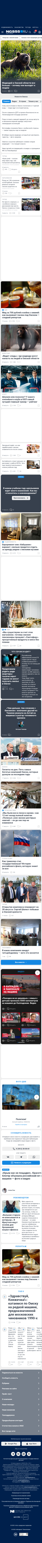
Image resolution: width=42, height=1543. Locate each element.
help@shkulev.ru (25, 1482)
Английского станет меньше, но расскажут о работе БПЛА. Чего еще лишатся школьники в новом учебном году (13, 464)
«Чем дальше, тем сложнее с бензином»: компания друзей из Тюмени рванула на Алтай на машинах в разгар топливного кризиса (21, 713)
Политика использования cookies (21, 1495)
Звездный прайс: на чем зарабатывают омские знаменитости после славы (12, 447)
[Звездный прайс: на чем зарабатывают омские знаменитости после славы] (33, 448)
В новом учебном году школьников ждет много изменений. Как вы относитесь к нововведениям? (21, 490)
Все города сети (8, 1431)
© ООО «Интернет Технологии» (21, 1529)
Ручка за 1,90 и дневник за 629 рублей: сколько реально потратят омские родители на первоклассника (10, 185)
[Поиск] (29, 32)
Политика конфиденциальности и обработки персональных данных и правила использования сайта (21, 1506)
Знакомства (19, 27)
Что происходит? (21, 651)
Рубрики (5, 1383)
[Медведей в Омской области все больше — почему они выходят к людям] (21, 60)
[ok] (29, 1454)
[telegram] (13, 1454)
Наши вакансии (8, 1410)
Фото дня (21, 1081)
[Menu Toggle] (2, 32)
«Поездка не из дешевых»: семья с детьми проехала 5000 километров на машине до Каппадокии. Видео (20, 1000)
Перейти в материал (21, 1124)
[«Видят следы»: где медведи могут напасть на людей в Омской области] (21, 338)
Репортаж (21, 1246)
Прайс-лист (7, 1394)
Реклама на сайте (9, 1389)
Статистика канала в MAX (13, 1426)
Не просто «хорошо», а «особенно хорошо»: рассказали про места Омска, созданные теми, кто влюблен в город (11, 206)
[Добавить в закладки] (39, 91)
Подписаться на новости (12, 1373)
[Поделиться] (38, 1126)
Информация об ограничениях (21, 1493)
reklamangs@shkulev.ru (30, 1487)
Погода (28, 27)
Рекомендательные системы (21, 1498)
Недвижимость (7, 27)
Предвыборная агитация (12, 1420)
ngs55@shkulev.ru (30, 1477)
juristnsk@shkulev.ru (23, 1480)
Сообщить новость (10, 1378)
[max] (24, 1454)
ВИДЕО (21, 971)
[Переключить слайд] (37, 972)
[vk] (18, 1454)
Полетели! (21, 1119)
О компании (7, 1399)
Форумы (36, 27)
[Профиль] (39, 32)
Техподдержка (8, 1415)
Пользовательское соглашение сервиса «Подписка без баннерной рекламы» (21, 1502)
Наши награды (8, 1405)
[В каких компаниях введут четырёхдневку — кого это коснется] (21, 932)
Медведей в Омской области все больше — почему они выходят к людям (18, 85)
